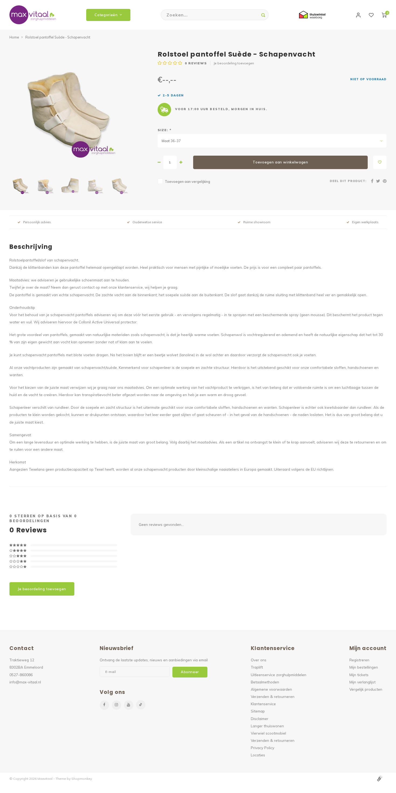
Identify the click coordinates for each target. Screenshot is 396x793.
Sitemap (258, 711)
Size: (164, 130)
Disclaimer (259, 718)
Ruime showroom (256, 222)
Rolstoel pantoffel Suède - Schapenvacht (57, 37)
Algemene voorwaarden (271, 689)
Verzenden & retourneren (272, 696)
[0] (384, 15)
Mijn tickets (359, 674)
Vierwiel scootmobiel (268, 733)
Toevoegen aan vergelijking (187, 181)
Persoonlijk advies (37, 222)
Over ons (258, 660)
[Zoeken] (263, 14)
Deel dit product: (348, 181)
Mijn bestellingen (363, 667)
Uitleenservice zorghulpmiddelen (278, 674)
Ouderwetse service (147, 222)
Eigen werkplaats (365, 222)
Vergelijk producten (365, 689)
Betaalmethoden (265, 682)
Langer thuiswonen (267, 726)
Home (14, 37)
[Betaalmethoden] (379, 778)
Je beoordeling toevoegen (234, 63)
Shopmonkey (81, 779)
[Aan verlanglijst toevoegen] (380, 162)
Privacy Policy (262, 747)
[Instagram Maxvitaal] (116, 705)
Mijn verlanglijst (362, 682)
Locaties (258, 755)
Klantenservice (263, 703)
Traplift (257, 667)
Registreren (359, 660)
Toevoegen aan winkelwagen (280, 162)
